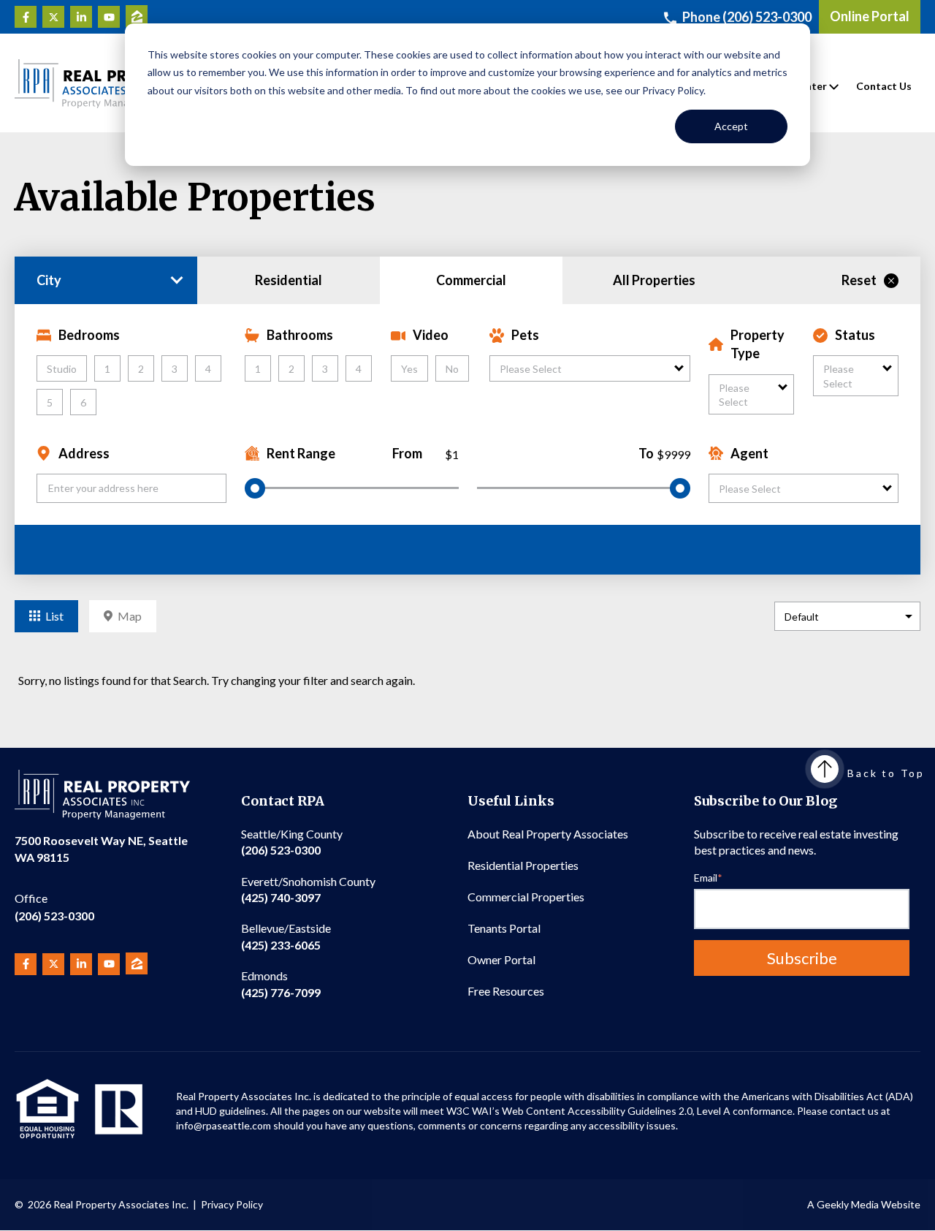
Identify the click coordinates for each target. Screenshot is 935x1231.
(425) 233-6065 (286, 936)
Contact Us (884, 86)
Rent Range (301, 453)
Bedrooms (89, 335)
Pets (525, 335)
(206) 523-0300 (54, 907)
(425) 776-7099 (281, 984)
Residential (288, 280)
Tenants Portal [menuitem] (504, 928)
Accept (731, 126)
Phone (747, 17)
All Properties (654, 280)
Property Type (757, 344)
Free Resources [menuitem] (506, 991)
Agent (749, 453)
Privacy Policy (232, 1204)
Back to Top (886, 773)
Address (84, 453)
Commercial (471, 280)
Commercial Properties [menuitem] (526, 897)
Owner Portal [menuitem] (501, 959)
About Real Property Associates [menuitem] (548, 834)
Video (431, 335)
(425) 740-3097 (308, 889)
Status (855, 335)
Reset (859, 280)
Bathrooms (300, 335)
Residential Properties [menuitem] (523, 865)
